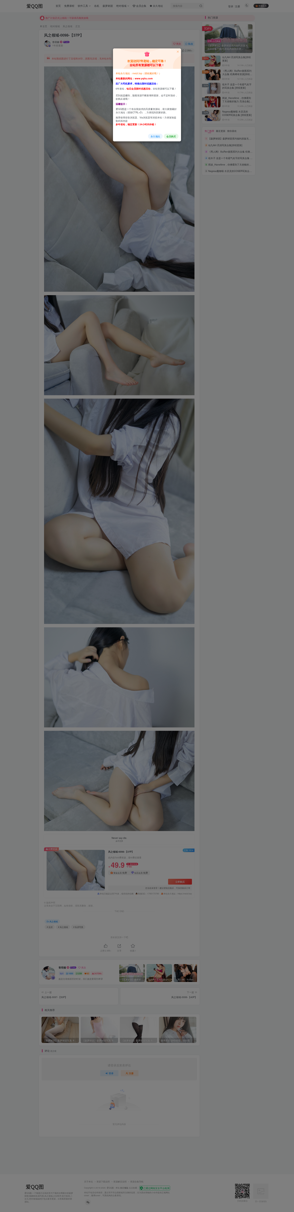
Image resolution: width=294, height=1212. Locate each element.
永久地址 (155, 136)
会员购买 (171, 136)
